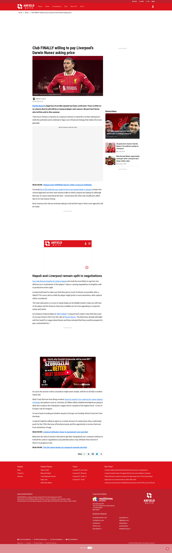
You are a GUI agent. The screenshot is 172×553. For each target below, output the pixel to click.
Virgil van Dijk (45, 470)
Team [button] (47, 6)
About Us (20, 543)
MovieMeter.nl (97, 529)
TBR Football (61, 314)
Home (20, 12)
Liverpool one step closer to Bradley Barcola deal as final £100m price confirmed (130, 483)
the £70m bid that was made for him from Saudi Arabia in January (66, 189)
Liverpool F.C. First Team (80, 470)
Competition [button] (56, 6)
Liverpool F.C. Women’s (79, 473)
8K (154, 1)
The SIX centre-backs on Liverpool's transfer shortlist (65, 447)
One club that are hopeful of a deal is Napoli (49, 281)
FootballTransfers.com (100, 517)
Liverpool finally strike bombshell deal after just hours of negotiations (126, 470)
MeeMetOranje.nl (124, 529)
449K (142, 1)
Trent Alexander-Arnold (48, 476)
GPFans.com (97, 526)
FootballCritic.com (98, 520)
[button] (153, 6)
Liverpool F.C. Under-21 (80, 476)
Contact (28, 543)
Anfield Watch (123, 526)
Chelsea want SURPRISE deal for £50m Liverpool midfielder (67, 185)
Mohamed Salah (46, 473)
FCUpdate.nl (96, 523)
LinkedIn (97, 509)
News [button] (40, 6)
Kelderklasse (123, 523)
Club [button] (65, 6)
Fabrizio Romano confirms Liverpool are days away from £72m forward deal (128, 476)
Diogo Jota (44, 479)
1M (148, 1)
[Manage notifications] (167, 548)
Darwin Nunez (38, 106)
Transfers (20, 473)
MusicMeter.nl (123, 517)
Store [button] (82, 6)
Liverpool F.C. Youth (79, 479)
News (27, 12)
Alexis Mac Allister (46, 483)
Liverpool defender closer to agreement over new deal (65, 432)
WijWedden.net (124, 520)
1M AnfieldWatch (57, 539)
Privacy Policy (38, 543)
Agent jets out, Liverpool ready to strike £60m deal (120, 479)
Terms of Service (51, 543)
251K (135, 1)
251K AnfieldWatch (25, 539)
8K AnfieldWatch (72, 539)
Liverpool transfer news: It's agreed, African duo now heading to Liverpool (127, 473)
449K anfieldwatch (41, 539)
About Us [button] (73, 6)
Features (20, 476)
